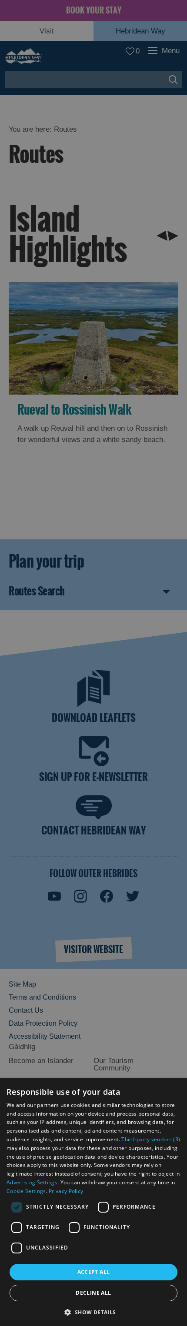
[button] (93, 1311)
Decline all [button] (93, 1292)
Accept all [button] (93, 1272)
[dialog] (93, 1202)
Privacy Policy (66, 1191)
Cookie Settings (26, 1191)
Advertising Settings (32, 1182)
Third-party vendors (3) (150, 1139)
